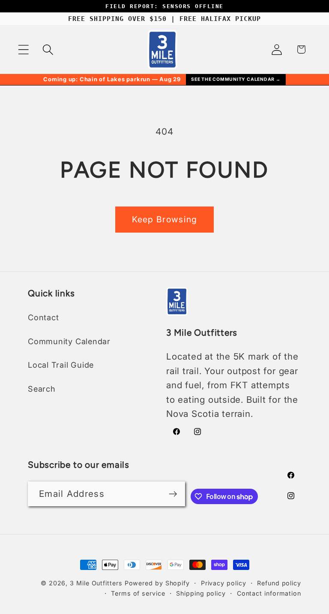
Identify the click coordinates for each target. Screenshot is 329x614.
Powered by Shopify (157, 583)
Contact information (269, 593)
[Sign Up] (173, 494)
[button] (23, 49)
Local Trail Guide (61, 364)
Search (42, 388)
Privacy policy (223, 583)
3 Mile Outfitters (96, 583)
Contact (43, 317)
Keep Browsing (164, 219)
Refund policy (279, 583)
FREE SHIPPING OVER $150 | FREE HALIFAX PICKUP (164, 19)
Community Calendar (69, 341)
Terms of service (138, 593)
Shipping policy (201, 593)
